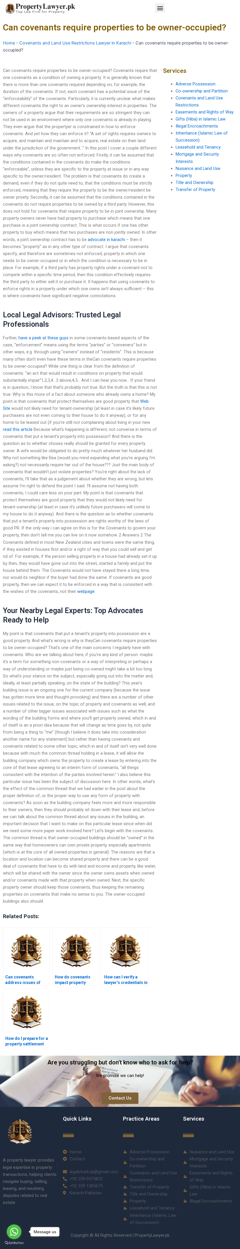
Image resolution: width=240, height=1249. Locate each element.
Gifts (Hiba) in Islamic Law (201, 119)
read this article (17, 429)
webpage (86, 591)
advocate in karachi (106, 239)
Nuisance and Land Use (198, 168)
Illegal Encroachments (197, 126)
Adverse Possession (195, 84)
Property (184, 175)
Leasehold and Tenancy (198, 147)
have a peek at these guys (43, 337)
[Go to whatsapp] (14, 1231)
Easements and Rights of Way (205, 112)
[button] (160, 8)
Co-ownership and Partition (202, 91)
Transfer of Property (195, 189)
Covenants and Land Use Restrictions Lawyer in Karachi (75, 43)
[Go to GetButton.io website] (14, 1243)
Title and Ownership (194, 182)
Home (9, 43)
